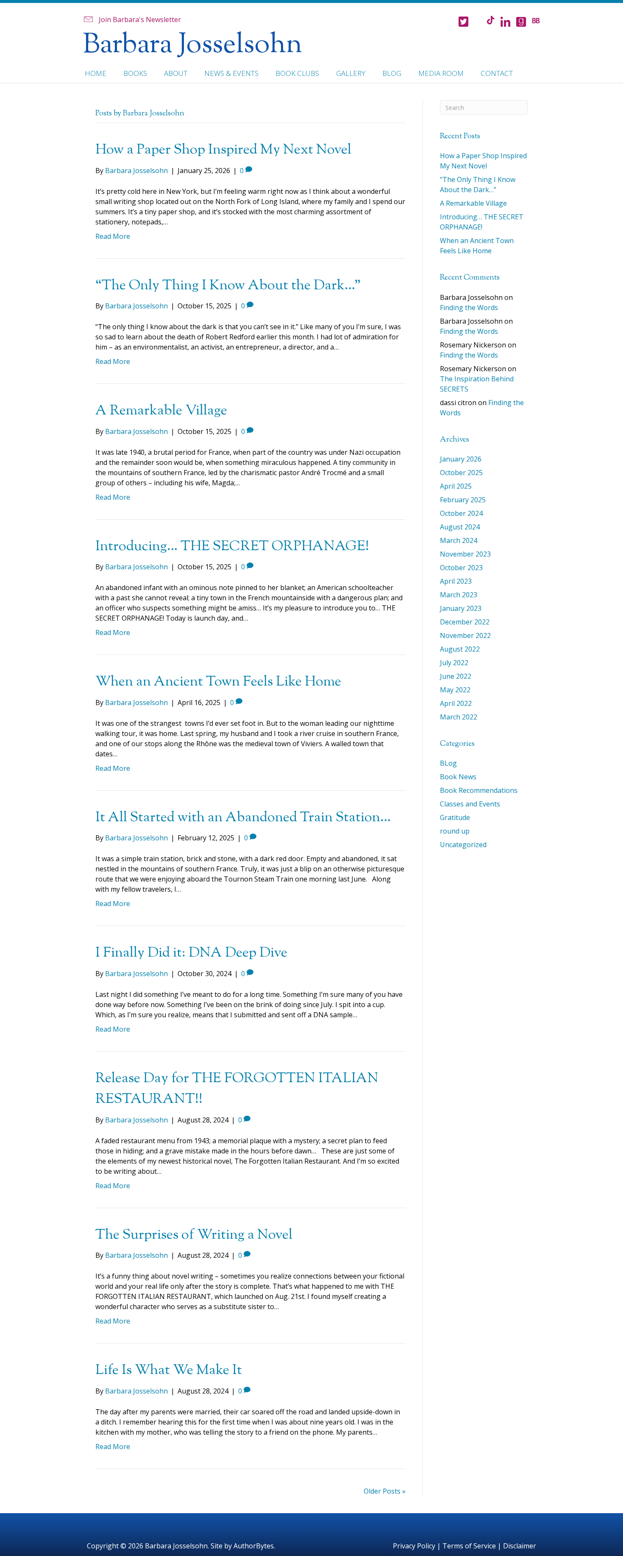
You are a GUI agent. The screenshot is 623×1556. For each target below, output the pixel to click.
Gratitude (455, 817)
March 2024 (458, 540)
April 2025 (456, 486)
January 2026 (460, 459)
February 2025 (463, 499)
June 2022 (455, 676)
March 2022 (458, 717)
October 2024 (461, 513)
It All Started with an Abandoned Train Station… (243, 818)
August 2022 (460, 649)
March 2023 (458, 594)
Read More (112, 236)
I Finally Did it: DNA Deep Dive (191, 953)
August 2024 (460, 527)
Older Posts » (385, 1491)
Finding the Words (469, 307)
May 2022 (455, 689)
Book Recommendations (478, 790)
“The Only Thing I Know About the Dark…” (228, 286)
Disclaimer (519, 1545)
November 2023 (465, 554)
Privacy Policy (414, 1545)
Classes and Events (470, 804)
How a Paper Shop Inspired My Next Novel (223, 150)
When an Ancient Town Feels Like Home (218, 682)
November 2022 (465, 635)
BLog (448, 763)
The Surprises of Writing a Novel (193, 1235)
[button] (131, 19)
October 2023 (461, 567)
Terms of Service (469, 1545)
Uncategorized (463, 844)
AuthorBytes (254, 1545)
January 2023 (460, 608)
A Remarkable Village (161, 411)
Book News (458, 776)
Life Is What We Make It (168, 1370)
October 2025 (461, 472)
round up (455, 831)
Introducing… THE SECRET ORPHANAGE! (232, 547)
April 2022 (456, 703)
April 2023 (456, 581)
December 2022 (465, 622)
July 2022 (454, 662)
